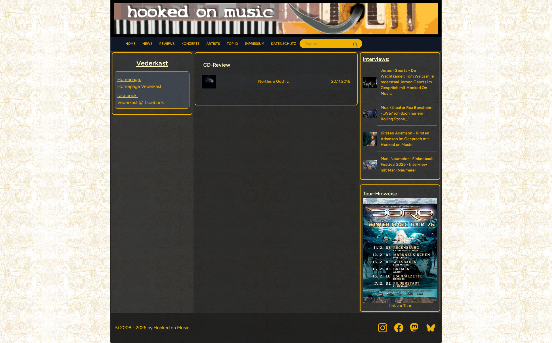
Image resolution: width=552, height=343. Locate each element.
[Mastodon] (415, 328)
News (147, 44)
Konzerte (190, 44)
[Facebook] (399, 328)
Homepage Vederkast (139, 86)
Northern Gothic (273, 81)
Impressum (254, 44)
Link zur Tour (400, 305)
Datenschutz (283, 44)
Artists (213, 44)
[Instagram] (382, 328)
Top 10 (232, 44)
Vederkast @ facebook (140, 102)
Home (130, 44)
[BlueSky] (431, 328)
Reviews (167, 44)
